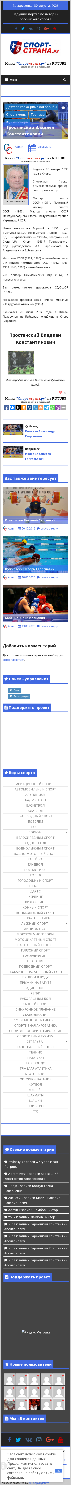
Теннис (35, 1052)
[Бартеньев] (46, 1404)
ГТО (35, 1111)
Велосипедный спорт (35, 837)
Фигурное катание (35, 1079)
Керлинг (35, 897)
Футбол (35, 1084)
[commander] (58, 1391)
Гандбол (35, 864)
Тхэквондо (35, 1063)
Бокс (35, 827)
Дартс (35, 891)
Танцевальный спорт (35, 1047)
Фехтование (35, 1074)
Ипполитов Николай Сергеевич (30, 520)
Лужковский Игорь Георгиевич (29, 569)
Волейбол (35, 859)
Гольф (35, 875)
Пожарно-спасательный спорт (35, 972)
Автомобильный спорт (35, 789)
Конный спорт (35, 907)
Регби (35, 993)
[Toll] (58, 1379)
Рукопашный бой (35, 999)
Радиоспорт (35, 988)
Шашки (35, 1101)
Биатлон (35, 811)
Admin (19, 147)
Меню (14, 79)
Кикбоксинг (35, 902)
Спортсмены (16, 114)
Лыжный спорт (34, 923)
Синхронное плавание (35, 1009)
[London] (21, 1379)
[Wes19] (9, 1404)
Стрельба (35, 1041)
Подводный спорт (35, 966)
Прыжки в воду (35, 977)
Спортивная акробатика (35, 1025)
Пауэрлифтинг (35, 956)
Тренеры (38, 114)
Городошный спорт (35, 880)
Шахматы (35, 1095)
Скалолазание (35, 1015)
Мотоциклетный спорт (35, 939)
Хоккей (34, 1090)
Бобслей (35, 821)
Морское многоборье (35, 934)
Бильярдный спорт (35, 816)
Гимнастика (34, 870)
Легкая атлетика (35, 918)
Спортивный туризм (35, 1036)
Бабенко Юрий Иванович (25, 618)
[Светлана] (46, 1391)
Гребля (34, 886)
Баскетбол (35, 805)
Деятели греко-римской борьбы (31, 107)
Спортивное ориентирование (35, 1031)
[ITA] (21, 1404)
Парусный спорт (35, 950)
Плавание (35, 961)
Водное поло (35, 843)
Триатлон (35, 1058)
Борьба (34, 832)
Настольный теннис (35, 945)
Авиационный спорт (34, 784)
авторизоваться (13, 660)
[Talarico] (46, 1379)
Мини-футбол (35, 929)
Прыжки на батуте (35, 982)
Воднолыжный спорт (35, 848)
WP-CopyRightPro (39, 1482)
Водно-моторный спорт (35, 854)
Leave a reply (49, 528)
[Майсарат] (34, 1404)
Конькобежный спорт (35, 913)
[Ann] (21, 1391)
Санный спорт (35, 1004)
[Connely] (34, 1391)
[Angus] (34, 1379)
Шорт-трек (35, 1106)
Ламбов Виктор (45, 1210)
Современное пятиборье (35, 1020)
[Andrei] (58, 1404)
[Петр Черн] (9, 1391)
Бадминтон (35, 800)
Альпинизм (35, 795)
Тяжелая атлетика (35, 1068)
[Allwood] (9, 1379)
